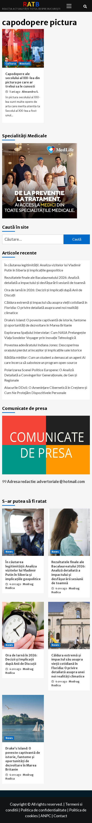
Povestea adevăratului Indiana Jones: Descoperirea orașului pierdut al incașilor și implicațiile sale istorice (43, 347)
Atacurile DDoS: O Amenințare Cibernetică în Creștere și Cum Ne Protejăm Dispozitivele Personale (45, 390)
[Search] (85, 6)
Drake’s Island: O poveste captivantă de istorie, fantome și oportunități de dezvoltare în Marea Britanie (45, 322)
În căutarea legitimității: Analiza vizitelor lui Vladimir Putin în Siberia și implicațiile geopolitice (42, 267)
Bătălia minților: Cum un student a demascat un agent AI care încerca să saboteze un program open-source (45, 360)
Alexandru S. (30, 91)
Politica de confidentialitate (44, 810)
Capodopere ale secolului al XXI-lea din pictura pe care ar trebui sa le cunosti (22, 80)
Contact (60, 815)
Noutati (24, 63)
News (9, 551)
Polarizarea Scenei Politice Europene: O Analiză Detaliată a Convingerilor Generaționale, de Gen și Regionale (40, 375)
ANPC (45, 815)
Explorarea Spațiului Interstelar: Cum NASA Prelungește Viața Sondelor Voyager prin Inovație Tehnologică (45, 335)
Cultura (11, 63)
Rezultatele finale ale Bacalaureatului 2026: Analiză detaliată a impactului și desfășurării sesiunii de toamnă (44, 280)
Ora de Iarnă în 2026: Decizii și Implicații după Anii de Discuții (43, 292)
